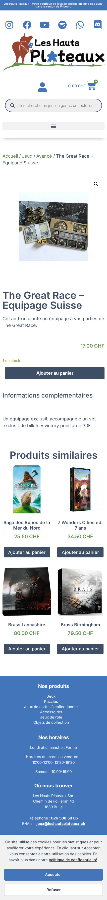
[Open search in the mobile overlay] (53, 105)
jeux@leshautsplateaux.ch (61, 823)
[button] (53, 126)
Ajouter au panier (54, 373)
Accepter (53, 874)
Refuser (54, 889)
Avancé (44, 156)
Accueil (10, 156)
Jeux (27, 156)
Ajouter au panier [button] (27, 552)
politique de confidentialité (73, 859)
